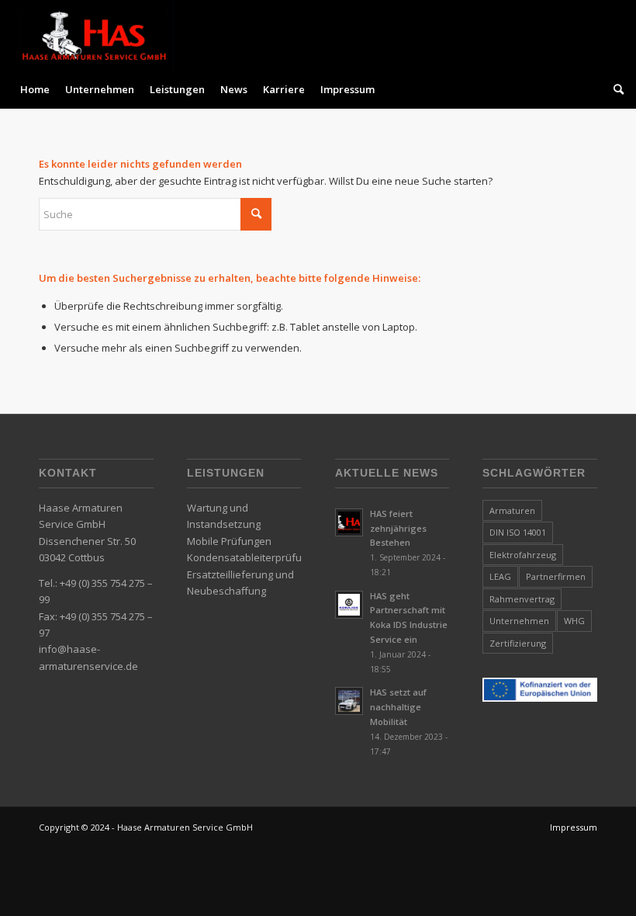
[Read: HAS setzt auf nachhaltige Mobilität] (349, 701)
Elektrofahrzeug (522, 554)
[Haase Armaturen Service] (93, 35)
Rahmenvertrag (522, 599)
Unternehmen (519, 620)
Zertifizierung (517, 643)
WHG (574, 620)
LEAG (500, 576)
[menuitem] (34, 89)
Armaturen (512, 510)
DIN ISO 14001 (517, 532)
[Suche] (615, 89)
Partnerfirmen (556, 576)
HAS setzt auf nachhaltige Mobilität (398, 706)
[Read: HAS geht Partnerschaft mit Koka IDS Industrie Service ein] (349, 605)
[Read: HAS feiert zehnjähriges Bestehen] (349, 522)
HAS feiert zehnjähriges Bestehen (398, 528)
